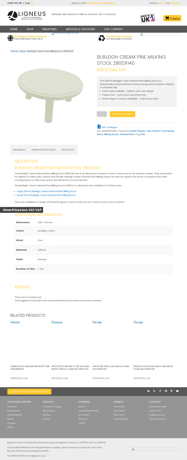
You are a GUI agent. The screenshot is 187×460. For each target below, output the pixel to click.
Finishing (46, 419)
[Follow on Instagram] (166, 391)
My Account (12, 406)
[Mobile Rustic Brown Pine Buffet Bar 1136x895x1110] (31, 341)
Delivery (156, 3)
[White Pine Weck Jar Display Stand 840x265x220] (113, 341)
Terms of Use (119, 415)
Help (27, 3)
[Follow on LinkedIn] (148, 391)
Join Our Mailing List (157, 419)
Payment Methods (14, 415)
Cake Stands (153, 131)
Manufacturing (49, 411)
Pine (143, 134)
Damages (11, 423)
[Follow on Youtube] (177, 391)
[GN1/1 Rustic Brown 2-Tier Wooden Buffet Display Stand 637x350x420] (72, 341)
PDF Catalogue (109, 127)
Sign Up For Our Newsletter (29, 391)
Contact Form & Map (157, 406)
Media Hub (82, 419)
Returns (10, 427)
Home (14, 29)
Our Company (113, 29)
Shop (22, 51)
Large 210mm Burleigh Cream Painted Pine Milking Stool (46, 191)
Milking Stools (111, 134)
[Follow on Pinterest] (171, 391)
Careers (81, 423)
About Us (82, 406)
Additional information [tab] (43, 149)
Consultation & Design (52, 406)
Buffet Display (137, 131)
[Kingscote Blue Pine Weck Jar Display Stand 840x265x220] (154, 341)
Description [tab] (19, 149)
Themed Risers (127, 134)
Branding (46, 415)
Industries (50, 29)
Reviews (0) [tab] (68, 149)
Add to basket (122, 114)
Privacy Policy (119, 411)
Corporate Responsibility (88, 411)
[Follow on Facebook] (160, 391)
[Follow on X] (154, 391)
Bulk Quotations (13, 411)
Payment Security (121, 419)
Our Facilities (83, 415)
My (173, 3)
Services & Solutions (80, 29)
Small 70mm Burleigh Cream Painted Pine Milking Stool (46, 195)
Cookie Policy (119, 406)
